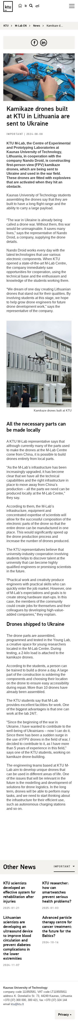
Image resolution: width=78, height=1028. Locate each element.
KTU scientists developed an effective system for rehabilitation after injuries (19, 892)
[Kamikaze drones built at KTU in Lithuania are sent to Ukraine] (39, 77)
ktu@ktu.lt (17, 1004)
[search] (31, 5)
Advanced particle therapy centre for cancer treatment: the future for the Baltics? (57, 926)
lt (26, 6)
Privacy (63, 1014)
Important (15, 134)
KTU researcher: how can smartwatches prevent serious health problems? (56, 892)
